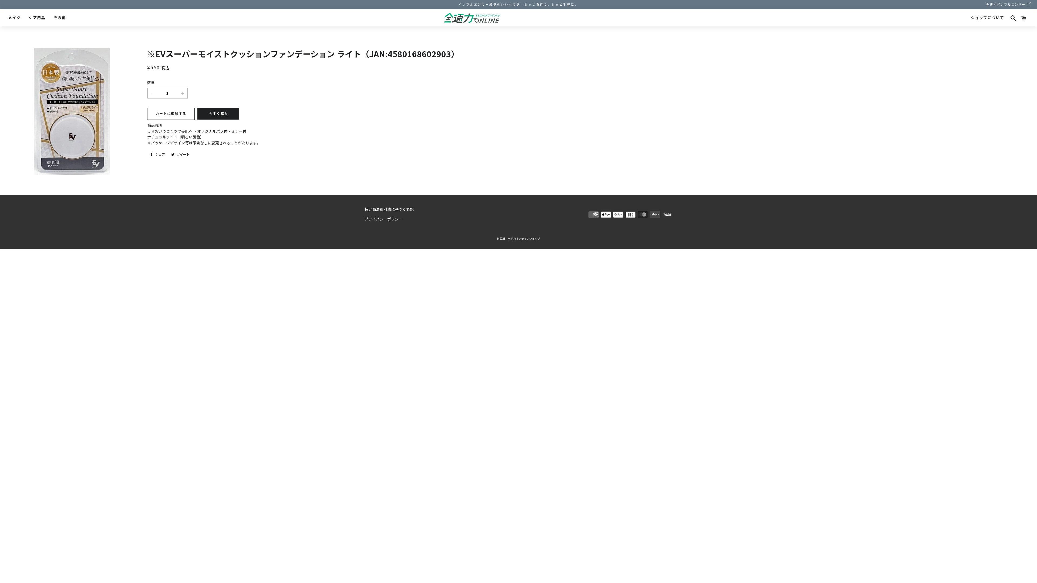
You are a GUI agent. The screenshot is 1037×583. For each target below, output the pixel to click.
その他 (59, 17)
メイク (14, 17)
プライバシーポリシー (383, 219)
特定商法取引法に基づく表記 (389, 209)
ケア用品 (37, 17)
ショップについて (987, 17)
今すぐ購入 (218, 113)
